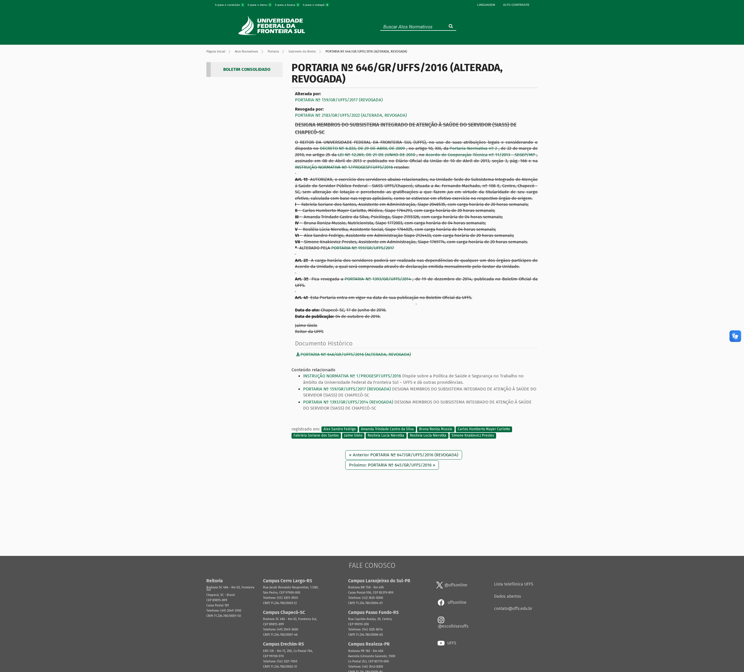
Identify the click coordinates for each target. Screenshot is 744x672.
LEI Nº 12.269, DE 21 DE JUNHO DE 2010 (377, 154)
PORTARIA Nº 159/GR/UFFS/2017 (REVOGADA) (339, 99)
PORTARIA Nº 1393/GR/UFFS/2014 (378, 279)
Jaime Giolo (353, 435)
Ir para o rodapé (315, 4)
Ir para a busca (287, 4)
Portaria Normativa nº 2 (474, 148)
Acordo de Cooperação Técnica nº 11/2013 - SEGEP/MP (481, 154)
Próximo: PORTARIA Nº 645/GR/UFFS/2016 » (392, 465)
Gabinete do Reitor (302, 51)
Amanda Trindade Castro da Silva (387, 429)
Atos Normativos (246, 51)
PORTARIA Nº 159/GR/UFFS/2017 (362, 248)
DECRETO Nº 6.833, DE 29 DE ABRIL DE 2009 (363, 148)
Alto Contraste (516, 4)
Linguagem (486, 4)
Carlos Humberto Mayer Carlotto (484, 429)
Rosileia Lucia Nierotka (386, 435)
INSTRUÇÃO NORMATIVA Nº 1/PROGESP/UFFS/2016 (344, 167)
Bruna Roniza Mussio (435, 429)
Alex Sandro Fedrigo (339, 429)
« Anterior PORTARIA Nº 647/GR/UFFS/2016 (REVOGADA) (403, 454)
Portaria (273, 51)
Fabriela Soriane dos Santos (316, 435)
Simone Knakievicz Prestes (473, 435)
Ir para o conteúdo (229, 4)
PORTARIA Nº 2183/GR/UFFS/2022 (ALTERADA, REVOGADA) (351, 115)
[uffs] (272, 25)
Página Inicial (215, 51)
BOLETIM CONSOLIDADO (246, 69)
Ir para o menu (259, 4)
